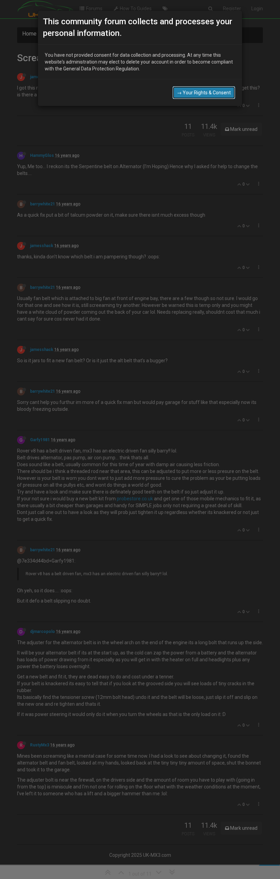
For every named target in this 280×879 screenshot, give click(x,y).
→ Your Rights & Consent (204, 92)
